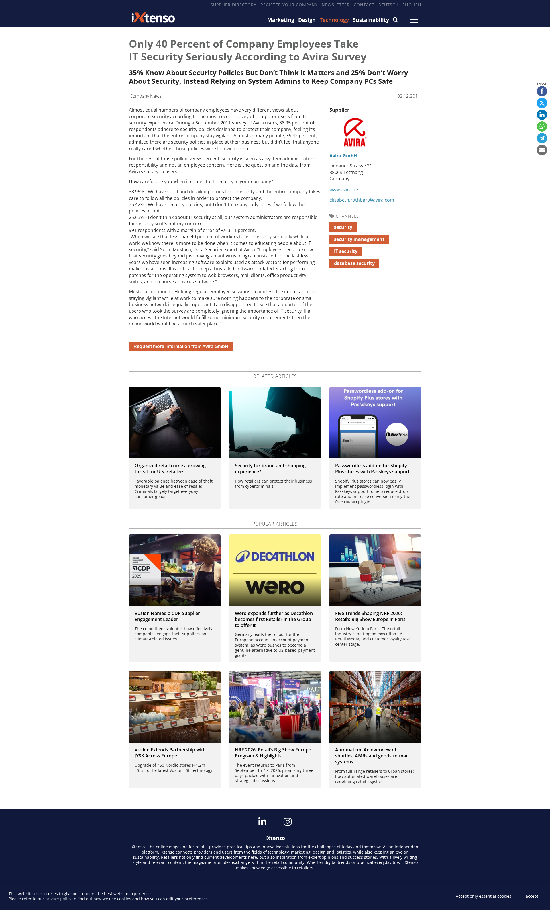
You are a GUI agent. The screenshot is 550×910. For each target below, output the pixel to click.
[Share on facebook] (542, 91)
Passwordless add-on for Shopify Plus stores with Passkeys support (372, 468)
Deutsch (388, 4)
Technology (334, 20)
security (343, 227)
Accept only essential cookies (483, 896)
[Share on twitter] (542, 103)
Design (307, 20)
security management (359, 239)
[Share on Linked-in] (542, 115)
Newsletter (336, 4)
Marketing (280, 20)
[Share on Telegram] (542, 138)
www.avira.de (343, 189)
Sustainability (371, 20)
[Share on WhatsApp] (542, 126)
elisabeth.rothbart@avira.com (361, 200)
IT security (346, 251)
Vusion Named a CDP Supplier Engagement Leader (167, 616)
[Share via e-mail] (542, 150)
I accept (530, 896)
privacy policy (58, 898)
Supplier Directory (233, 4)
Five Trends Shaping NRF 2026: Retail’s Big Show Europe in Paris (370, 616)
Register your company (289, 4)
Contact (364, 4)
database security (354, 263)
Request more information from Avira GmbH (180, 346)
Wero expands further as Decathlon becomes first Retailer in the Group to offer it (274, 619)
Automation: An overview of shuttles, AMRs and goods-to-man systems (372, 756)
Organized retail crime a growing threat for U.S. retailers (170, 468)
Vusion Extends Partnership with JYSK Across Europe (170, 753)
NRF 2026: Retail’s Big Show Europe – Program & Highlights (275, 753)
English (411, 4)
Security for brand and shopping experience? (270, 468)
